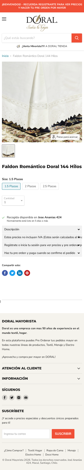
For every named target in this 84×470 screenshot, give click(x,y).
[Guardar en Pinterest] (27, 273)
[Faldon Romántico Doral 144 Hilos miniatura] (8, 151)
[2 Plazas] (30, 191)
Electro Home (33, 454)
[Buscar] (76, 38)
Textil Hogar (35, 450)
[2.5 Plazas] (50, 191)
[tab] (42, 229)
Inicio (5, 56)
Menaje (72, 450)
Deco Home (52, 454)
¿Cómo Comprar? (14, 450)
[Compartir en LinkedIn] (20, 273)
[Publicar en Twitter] (12, 273)
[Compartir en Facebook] (5, 273)
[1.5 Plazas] (11, 191)
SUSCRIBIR (63, 434)
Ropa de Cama (54, 450)
